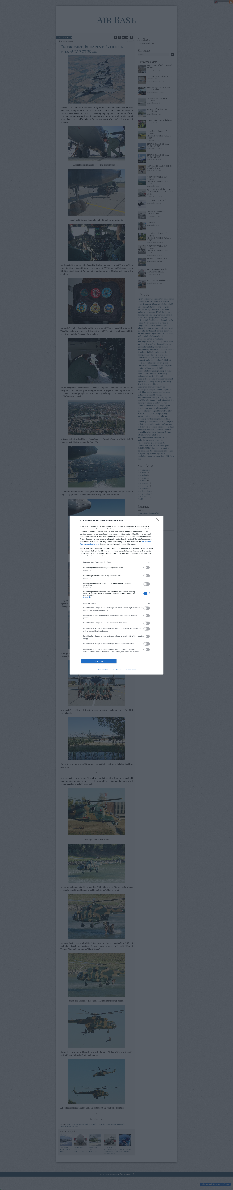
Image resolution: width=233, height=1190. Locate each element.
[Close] (158, 520)
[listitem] (116, 562)
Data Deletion (103, 670)
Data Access (116, 670)
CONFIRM (99, 661)
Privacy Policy (130, 670)
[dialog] (116, 595)
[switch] (146, 567)
